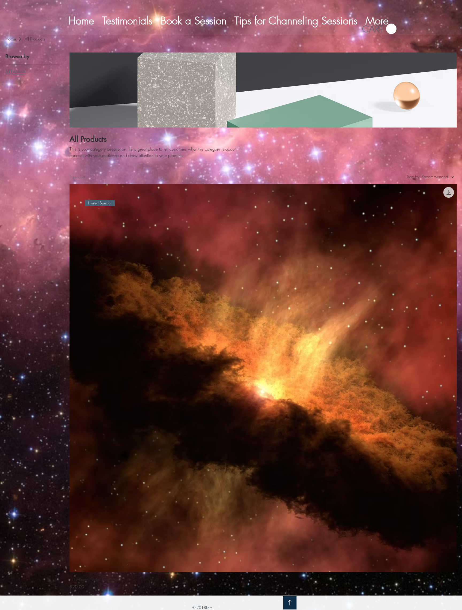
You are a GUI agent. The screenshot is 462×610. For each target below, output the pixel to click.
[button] (379, 29)
